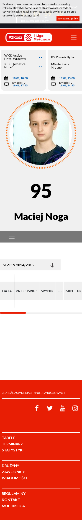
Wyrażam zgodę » (68, 18)
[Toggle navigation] (73, 37)
